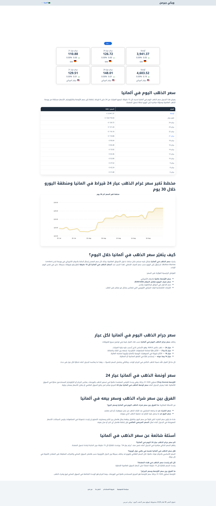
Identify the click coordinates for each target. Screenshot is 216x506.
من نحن (90, 489)
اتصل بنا (98, 489)
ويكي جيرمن (166, 2)
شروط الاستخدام (108, 489)
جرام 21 (171, 136)
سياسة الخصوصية (123, 489)
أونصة (172, 113)
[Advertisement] (108, 23)
